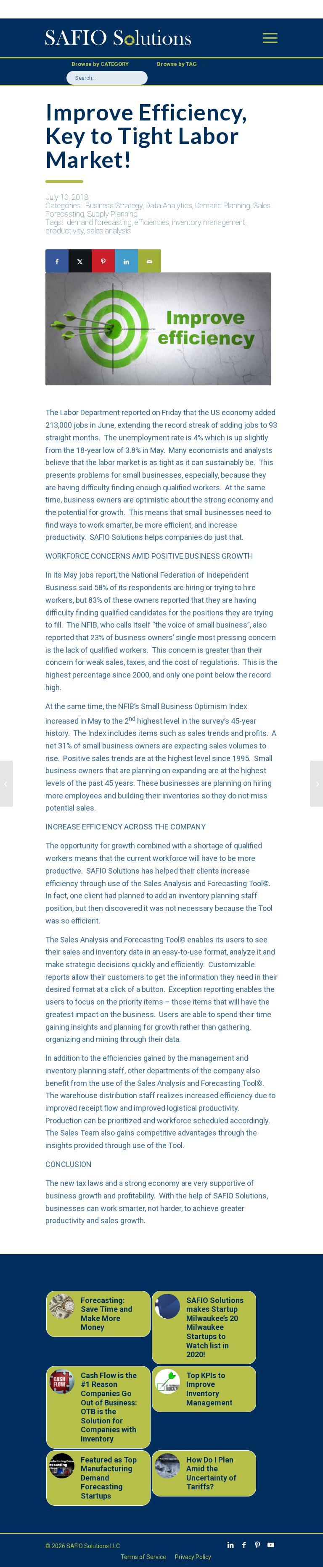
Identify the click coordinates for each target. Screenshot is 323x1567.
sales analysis (109, 230)
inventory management (208, 222)
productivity (64, 230)
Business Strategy (114, 205)
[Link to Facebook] (244, 1544)
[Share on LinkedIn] (126, 260)
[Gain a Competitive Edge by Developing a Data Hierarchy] (6, 784)
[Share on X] (80, 260)
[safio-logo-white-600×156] (118, 38)
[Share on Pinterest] (103, 260)
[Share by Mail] (149, 260)
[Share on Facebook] (57, 260)
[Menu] (266, 38)
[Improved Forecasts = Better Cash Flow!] (316, 784)
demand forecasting (99, 222)
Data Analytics (169, 205)
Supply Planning (112, 213)
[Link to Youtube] (271, 1544)
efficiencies (152, 222)
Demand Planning (222, 205)
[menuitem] (266, 38)
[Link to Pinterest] (257, 1544)
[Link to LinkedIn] (230, 1544)
